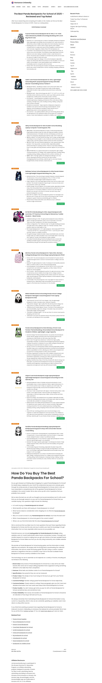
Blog (24, 6)
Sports (72, 74)
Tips (72, 71)
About (72, 44)
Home (13, 6)
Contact (72, 47)
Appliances (73, 68)
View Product (61, 71)
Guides (34, 6)
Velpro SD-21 (74, 24)
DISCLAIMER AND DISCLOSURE (71, 6)
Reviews (18, 6)
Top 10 (39, 6)
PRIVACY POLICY (75, 87)
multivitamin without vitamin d (79, 16)
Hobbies (73, 76)
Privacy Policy (74, 42)
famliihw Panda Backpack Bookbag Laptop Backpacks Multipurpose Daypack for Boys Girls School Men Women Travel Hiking (43, 428)
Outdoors (74, 79)
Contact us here (28, 611)
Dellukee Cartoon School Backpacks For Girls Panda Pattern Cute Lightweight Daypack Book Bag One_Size (44, 172)
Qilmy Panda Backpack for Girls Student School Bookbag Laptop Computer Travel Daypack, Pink (43, 127)
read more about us (47, 611)
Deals (28, 6)
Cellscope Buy (74, 31)
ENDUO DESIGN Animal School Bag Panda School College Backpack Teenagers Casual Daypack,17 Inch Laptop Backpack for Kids (43, 296)
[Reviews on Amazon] (18, 387)
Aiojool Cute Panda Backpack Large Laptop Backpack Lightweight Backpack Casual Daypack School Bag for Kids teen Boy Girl (44, 377)
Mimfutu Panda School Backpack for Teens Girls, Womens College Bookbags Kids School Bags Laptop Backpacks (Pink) (45, 254)
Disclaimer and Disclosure (78, 39)
